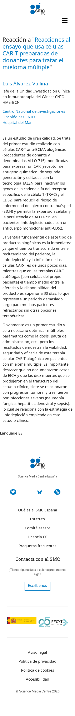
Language (8, 433)
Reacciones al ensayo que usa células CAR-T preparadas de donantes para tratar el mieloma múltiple (36, 53)
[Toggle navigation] (65, 20)
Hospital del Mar (17, 122)
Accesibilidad (37, 679)
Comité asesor (37, 527)
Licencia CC (38, 536)
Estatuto (37, 518)
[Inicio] (37, 9)
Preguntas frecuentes (37, 545)
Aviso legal (37, 652)
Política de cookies (37, 670)
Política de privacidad (37, 661)
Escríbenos (37, 585)
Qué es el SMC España (37, 509)
